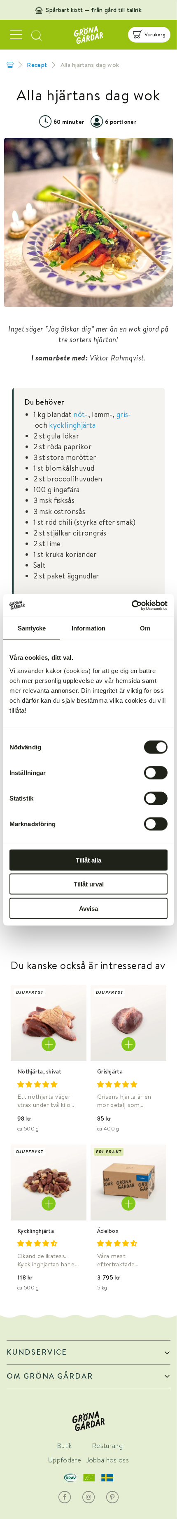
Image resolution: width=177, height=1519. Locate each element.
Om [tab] (145, 628)
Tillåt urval (89, 884)
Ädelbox (108, 1231)
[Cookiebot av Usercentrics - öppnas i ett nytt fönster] (131, 605)
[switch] (156, 772)
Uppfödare (64, 1460)
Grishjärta (110, 1071)
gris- (123, 414)
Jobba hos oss (107, 1460)
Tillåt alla (88, 859)
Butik (64, 1445)
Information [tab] (88, 628)
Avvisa (88, 908)
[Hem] (10, 65)
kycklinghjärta (72, 425)
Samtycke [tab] (32, 628)
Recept (37, 65)
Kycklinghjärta (35, 1231)
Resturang (107, 1445)
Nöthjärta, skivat (39, 1071)
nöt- (80, 414)
